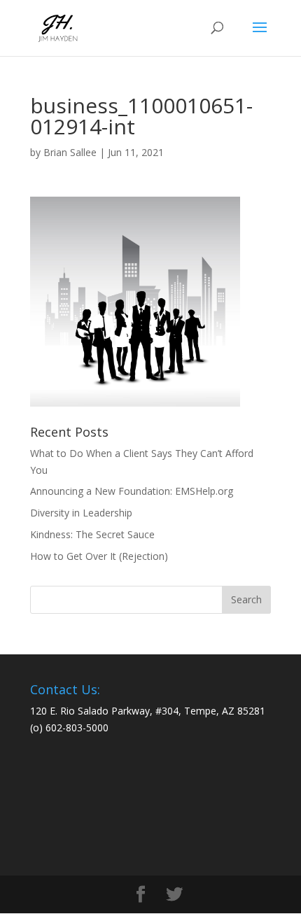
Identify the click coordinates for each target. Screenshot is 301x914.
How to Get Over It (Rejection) (99, 556)
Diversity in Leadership (81, 512)
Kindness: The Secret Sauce (92, 534)
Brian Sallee (70, 152)
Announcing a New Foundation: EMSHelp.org (131, 491)
